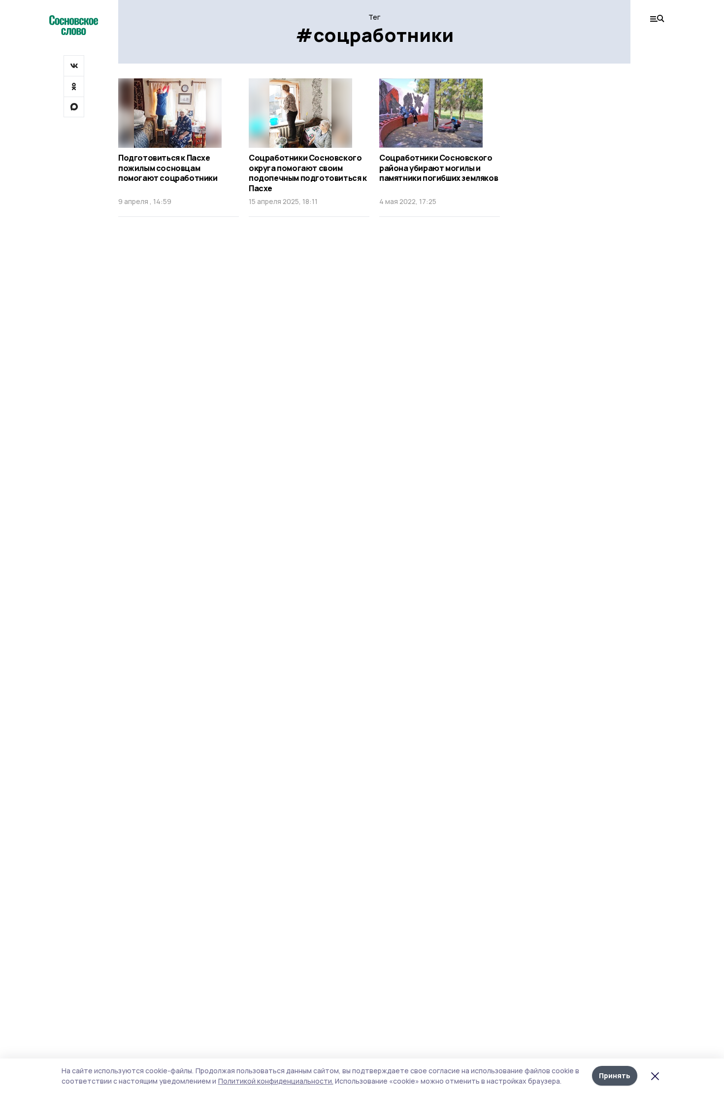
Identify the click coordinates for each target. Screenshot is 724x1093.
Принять (614, 1075)
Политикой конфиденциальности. (275, 1081)
